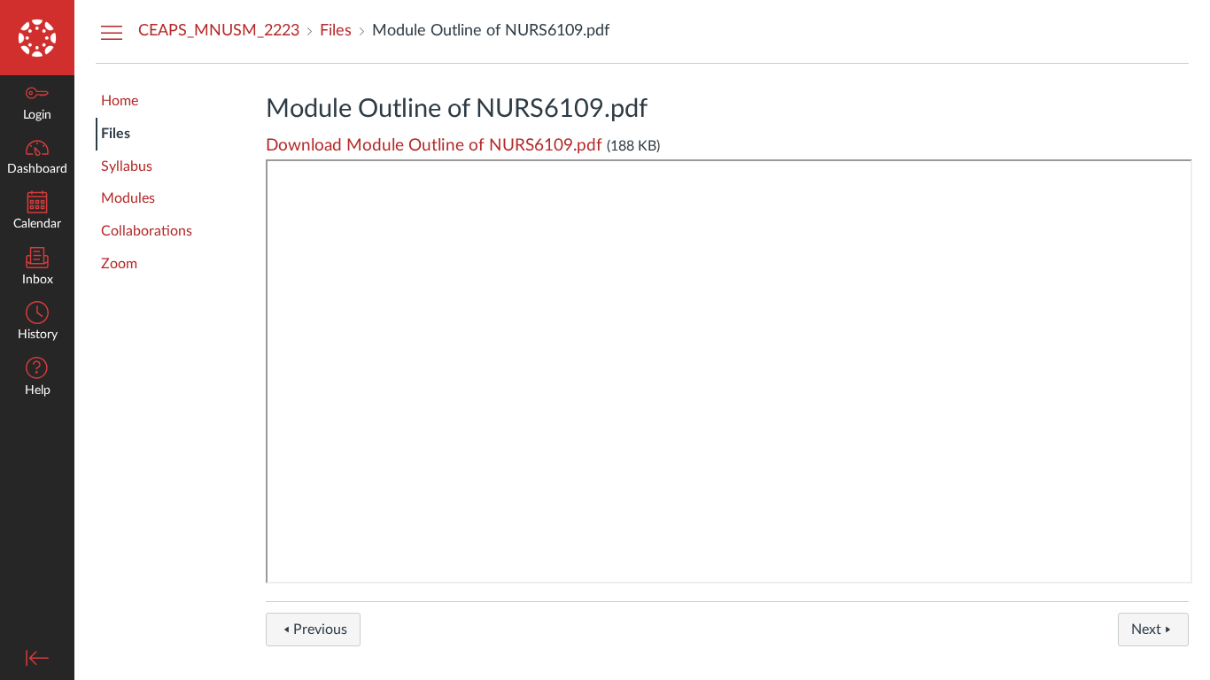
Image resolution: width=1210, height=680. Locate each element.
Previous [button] (320, 629)
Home (119, 101)
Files (115, 134)
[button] (37, 378)
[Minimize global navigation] (37, 658)
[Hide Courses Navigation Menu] (112, 32)
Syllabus (126, 166)
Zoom (119, 264)
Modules (128, 198)
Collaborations (146, 231)
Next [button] (1146, 629)
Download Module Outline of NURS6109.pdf (434, 145)
